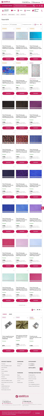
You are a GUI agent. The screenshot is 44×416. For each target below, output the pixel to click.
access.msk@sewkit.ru (28, 403)
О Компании (19, 364)
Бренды (18, 365)
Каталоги (19, 377)
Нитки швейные (4, 371)
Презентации (20, 382)
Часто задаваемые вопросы (34, 384)
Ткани (2, 373)
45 (37, 309)
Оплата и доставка (32, 378)
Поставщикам (31, 382)
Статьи (18, 380)
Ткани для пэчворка (5, 375)
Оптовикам (31, 380)
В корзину (8, 59)
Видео (18, 375)
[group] (36, 70)
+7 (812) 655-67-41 (26, 2)
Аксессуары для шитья (6, 389)
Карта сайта (32, 368)
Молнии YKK (4, 378)
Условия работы (32, 375)
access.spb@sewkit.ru (8, 403)
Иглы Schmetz (4, 367)
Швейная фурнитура (5, 386)
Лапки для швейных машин (6, 380)
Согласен (37, 413)
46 (39, 309)
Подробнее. (13, 414)
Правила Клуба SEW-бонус (34, 386)
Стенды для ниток (5, 388)
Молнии (3, 376)
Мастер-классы (20, 378)
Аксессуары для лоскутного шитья (7, 383)
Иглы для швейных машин (6, 365)
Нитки (2, 369)
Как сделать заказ (32, 377)
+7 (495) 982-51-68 (35, 2)
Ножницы (3, 364)
